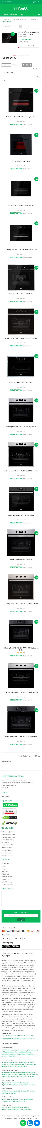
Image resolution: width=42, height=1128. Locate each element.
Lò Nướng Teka (6, 21)
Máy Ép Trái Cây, (31, 1064)
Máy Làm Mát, (16, 1107)
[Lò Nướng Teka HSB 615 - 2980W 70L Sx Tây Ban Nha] (21, 587)
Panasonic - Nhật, (7, 1054)
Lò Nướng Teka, (6, 1076)
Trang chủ (5, 19)
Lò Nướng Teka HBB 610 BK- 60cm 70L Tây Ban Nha (21, 736)
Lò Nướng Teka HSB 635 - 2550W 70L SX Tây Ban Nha (21, 471)
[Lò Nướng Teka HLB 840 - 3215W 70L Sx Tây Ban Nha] (21, 321)
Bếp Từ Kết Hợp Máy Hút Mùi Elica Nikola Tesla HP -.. (28, 33)
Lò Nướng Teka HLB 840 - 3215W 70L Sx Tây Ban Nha (21, 338)
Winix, (15, 1050)
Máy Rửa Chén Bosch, (17, 1076)
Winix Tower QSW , (29, 1036)
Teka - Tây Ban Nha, (7, 1050)
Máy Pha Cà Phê (22, 1066)
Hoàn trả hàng (6, 879)
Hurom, (35, 1050)
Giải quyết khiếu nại (7, 850)
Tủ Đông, (15, 1099)
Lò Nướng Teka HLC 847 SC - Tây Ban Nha (21, 205)
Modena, (25, 1050)
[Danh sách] (27, 65)
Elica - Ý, (8, 1052)
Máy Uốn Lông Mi (30, 1085)
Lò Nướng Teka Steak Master (21, 161)
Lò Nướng (33, 19)
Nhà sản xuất (5, 874)
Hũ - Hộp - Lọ (12, 1093)
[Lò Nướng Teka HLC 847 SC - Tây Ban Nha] (21, 188)
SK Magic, (4, 1056)
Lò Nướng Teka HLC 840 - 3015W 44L (21, 382)
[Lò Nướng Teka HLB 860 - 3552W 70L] (21, 277)
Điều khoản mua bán (8, 845)
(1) (24, 653)
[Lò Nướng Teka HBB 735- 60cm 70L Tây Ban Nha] (21, 410)
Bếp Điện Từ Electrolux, (17, 1072)
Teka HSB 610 (31, 1038)
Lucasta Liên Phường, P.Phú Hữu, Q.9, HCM (14, 780)
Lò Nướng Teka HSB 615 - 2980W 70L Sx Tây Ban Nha (21, 604)
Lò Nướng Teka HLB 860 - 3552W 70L (21, 294)
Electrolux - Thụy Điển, (17, 1052)
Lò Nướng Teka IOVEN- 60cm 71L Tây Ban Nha (21, 117)
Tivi (24, 1101)
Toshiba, (30, 1050)
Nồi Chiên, (13, 1064)
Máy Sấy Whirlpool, (7, 1099)
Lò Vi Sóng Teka (29, 1076)
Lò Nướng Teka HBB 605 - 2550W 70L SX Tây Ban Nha (21, 692)
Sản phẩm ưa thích (7, 876)
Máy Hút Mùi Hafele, (32, 1074)
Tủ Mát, (21, 1099)
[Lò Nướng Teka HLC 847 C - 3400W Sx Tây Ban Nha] (21, 233)
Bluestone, (33, 1054)
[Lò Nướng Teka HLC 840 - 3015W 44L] (21, 365)
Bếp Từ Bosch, (6, 1072)
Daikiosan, (27, 1052)
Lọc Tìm (6, 65)
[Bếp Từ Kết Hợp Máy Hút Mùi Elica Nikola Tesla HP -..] (9, 37)
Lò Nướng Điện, (13, 1062)
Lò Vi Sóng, (31, 1062)
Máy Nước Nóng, (18, 1101)
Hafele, (4, 1052)
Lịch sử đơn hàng (7, 882)
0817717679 (8, 2)
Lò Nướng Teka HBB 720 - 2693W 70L (21, 559)
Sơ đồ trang (5, 871)
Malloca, (19, 1050)
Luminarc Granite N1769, (9, 1038)
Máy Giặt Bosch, (28, 1099)
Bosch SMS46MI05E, (17, 1036)
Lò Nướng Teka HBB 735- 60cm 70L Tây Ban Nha (21, 427)
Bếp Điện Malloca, (29, 1072)
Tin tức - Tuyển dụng (7, 884)
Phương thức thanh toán (8, 837)
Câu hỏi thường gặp (7, 855)
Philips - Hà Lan (12, 1056)
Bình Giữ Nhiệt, (31, 1091)
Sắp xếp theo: (36, 69)
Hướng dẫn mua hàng (8, 840)
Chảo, (24, 1091)
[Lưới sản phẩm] (23, 65)
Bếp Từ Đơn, (5, 1062)
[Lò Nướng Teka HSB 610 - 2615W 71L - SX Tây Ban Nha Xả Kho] (21, 631)
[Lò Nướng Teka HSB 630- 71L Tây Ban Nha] (21, 498)
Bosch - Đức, (16, 1054)
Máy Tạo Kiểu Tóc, (19, 1085)
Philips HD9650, (6, 1036)
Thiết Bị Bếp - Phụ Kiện (19, 19)
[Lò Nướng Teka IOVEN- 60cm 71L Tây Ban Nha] (21, 100)
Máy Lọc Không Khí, (7, 1109)
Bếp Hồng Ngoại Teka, (8, 1074)
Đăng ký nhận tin (6, 863)
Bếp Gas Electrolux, (20, 1074)
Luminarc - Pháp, (25, 1054)
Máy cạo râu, (5, 1083)
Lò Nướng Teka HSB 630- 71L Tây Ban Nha (21, 515)
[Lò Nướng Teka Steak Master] (21, 144)
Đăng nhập (5, 869)
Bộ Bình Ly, (5, 1093)
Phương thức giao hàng (8, 834)
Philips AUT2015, (21, 1038)
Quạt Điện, (16, 1109)
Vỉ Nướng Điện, (23, 1062)
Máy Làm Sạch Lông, (8, 1085)
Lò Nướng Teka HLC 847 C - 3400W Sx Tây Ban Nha (21, 249)
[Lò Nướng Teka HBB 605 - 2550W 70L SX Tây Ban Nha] (21, 675)
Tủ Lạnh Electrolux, (7, 1101)
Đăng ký (21, 920)
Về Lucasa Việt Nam (7, 832)
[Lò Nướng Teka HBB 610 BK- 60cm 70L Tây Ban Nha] (21, 719)
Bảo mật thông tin (7, 853)
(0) (26, 36)
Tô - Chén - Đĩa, (10, 1091)
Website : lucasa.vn (7, 788)
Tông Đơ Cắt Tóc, (14, 1083)
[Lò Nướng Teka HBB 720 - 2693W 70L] (21, 542)
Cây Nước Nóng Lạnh (26, 1109)
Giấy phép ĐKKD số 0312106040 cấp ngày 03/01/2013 (17, 782)
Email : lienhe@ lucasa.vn (9, 785)
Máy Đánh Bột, (6, 1066)
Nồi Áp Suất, (14, 1066)
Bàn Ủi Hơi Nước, (6, 1107)
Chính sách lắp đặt (7, 847)
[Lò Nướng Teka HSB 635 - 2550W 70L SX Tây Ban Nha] (21, 454)
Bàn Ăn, (4, 1091)
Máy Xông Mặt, (24, 1083)
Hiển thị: (38, 77)
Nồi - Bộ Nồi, (18, 1091)
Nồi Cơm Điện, (6, 1064)
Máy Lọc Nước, (24, 1107)
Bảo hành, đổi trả (6, 842)
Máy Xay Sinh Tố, (21, 1064)
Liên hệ (4, 866)
